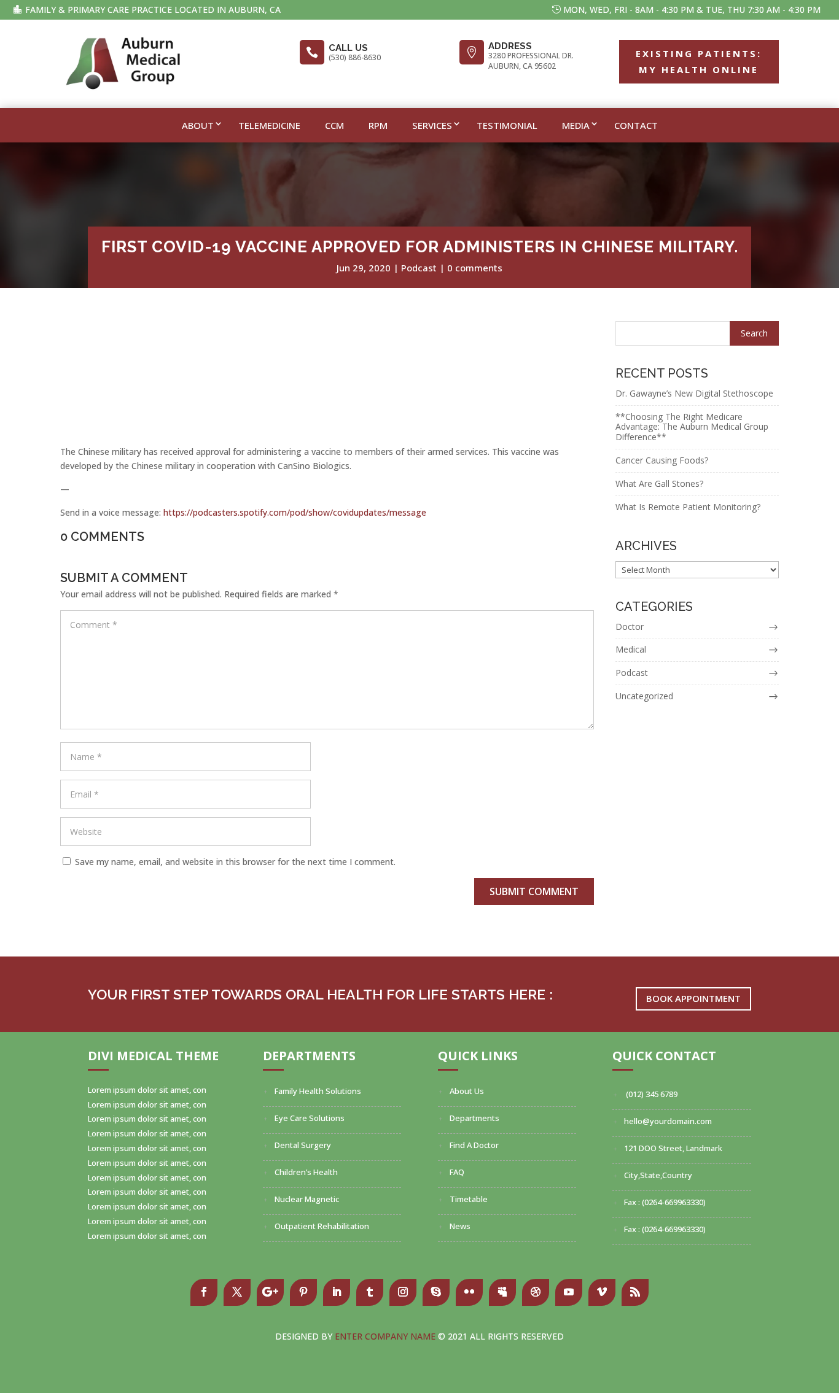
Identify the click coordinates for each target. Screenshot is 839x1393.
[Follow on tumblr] (369, 1292)
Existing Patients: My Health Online (699, 61)
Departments (474, 1117)
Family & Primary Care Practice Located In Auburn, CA (153, 9)
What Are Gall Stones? (659, 483)
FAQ (457, 1172)
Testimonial (507, 125)
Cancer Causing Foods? (661, 460)
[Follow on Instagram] (402, 1292)
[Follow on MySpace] (502, 1292)
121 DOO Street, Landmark (673, 1148)
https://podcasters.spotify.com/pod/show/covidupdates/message (294, 512)
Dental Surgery (303, 1144)
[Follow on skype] (436, 1292)
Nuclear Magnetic (307, 1199)
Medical (630, 649)
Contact (636, 125)
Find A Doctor (474, 1144)
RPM (378, 125)
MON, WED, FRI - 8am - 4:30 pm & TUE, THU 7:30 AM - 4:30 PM (692, 9)
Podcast (419, 268)
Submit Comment (534, 891)
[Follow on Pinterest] (303, 1292)
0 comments (474, 268)
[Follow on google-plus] (270, 1292)
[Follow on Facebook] (203, 1292)
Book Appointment (693, 998)
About (198, 125)
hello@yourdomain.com (668, 1121)
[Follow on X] (237, 1292)
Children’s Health (306, 1172)
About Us (467, 1090)
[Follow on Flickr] (469, 1292)
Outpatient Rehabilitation (322, 1226)
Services (432, 125)
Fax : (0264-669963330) (665, 1202)
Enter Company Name (386, 1336)
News (460, 1226)
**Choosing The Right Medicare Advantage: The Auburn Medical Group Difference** (691, 427)
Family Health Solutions (318, 1090)
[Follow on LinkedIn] (336, 1292)
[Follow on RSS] (635, 1292)
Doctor (629, 626)
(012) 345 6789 (650, 1094)
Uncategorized (644, 696)
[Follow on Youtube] (568, 1292)
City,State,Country (658, 1175)
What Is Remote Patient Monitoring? (687, 507)
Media (576, 125)
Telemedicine (269, 125)
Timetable (469, 1199)
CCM (334, 125)
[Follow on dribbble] (535, 1292)
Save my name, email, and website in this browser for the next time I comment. (235, 861)
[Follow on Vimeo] (601, 1292)
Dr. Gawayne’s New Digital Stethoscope (694, 393)
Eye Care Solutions (310, 1117)
